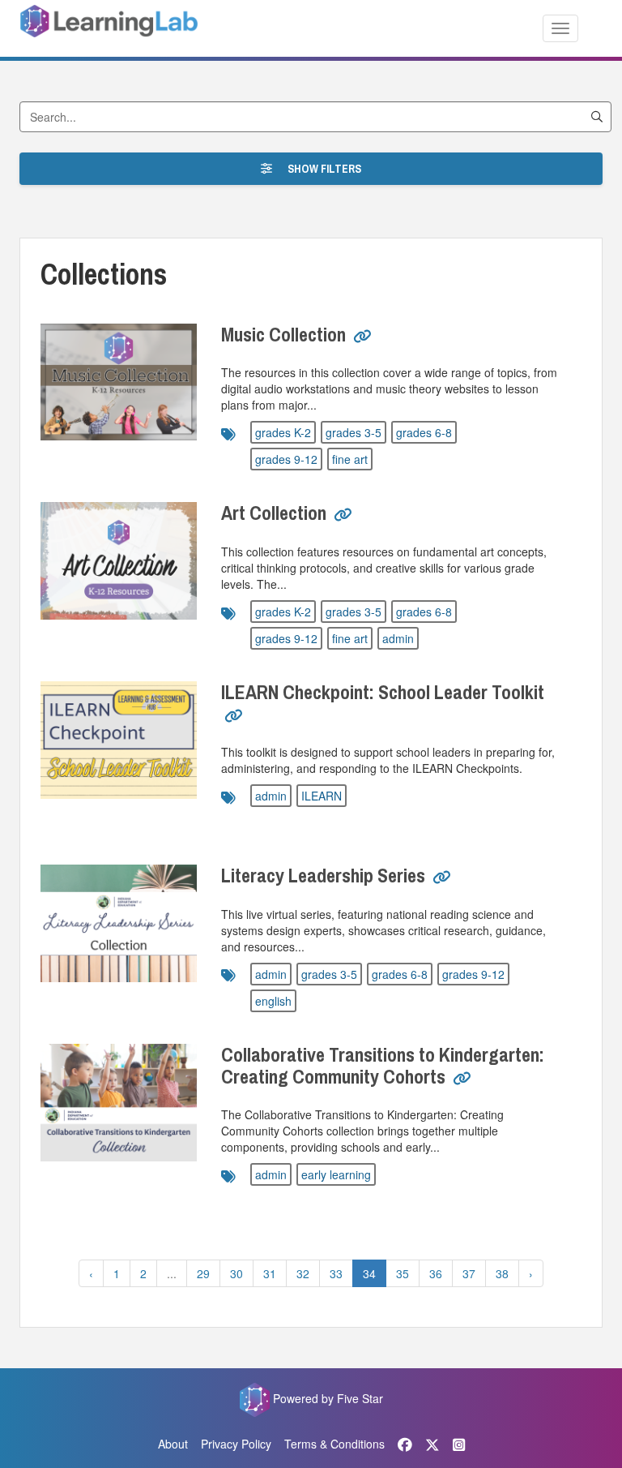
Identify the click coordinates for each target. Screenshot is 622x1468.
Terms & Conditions (334, 1444)
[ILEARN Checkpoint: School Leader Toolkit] (118, 739)
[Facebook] (405, 1443)
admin (398, 638)
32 (302, 1273)
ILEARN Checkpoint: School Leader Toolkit (382, 692)
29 (203, 1273)
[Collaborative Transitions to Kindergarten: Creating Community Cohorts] (118, 1102)
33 (336, 1273)
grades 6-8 (424, 432)
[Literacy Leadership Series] (118, 923)
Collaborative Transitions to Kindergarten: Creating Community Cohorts (382, 1064)
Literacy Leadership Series (323, 875)
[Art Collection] (118, 560)
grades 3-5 (353, 432)
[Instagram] (458, 1443)
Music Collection (283, 334)
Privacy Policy (236, 1444)
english (273, 1001)
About (173, 1444)
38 (502, 1273)
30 (236, 1273)
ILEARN (321, 796)
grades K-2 (283, 432)
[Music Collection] (118, 382)
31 (269, 1273)
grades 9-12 (286, 459)
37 (468, 1273)
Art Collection (273, 513)
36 (435, 1273)
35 (402, 1273)
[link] (362, 342)
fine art (350, 459)
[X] (432, 1443)
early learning (336, 1174)
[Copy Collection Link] (362, 336)
